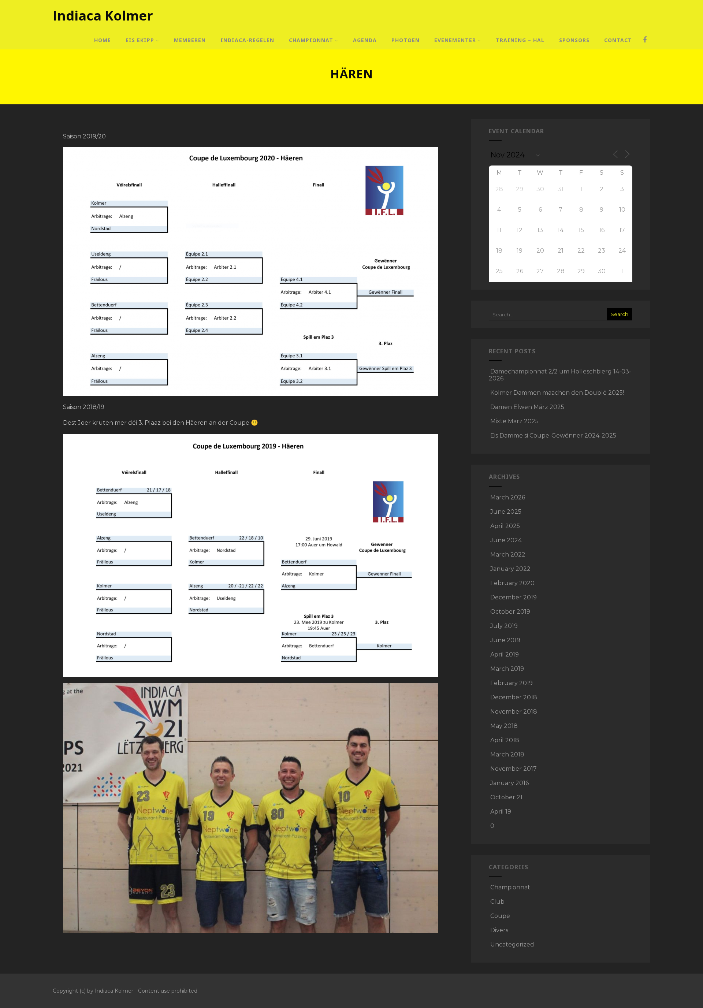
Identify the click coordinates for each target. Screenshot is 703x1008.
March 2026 (507, 497)
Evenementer (455, 40)
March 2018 (507, 754)
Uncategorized (512, 944)
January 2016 (509, 783)
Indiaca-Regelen (247, 40)
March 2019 (507, 668)
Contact (618, 40)
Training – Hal (520, 40)
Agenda (365, 40)
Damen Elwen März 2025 (527, 406)
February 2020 (512, 583)
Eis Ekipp (140, 40)
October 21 (506, 797)
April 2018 (504, 740)
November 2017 (513, 768)
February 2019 (511, 683)
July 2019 (504, 625)
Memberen (190, 40)
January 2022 (510, 568)
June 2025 (505, 511)
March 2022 (507, 554)
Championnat (311, 40)
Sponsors (574, 40)
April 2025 (505, 525)
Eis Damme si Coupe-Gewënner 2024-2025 (553, 435)
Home (102, 40)
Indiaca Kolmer (103, 16)
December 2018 (513, 697)
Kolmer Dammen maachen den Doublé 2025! (557, 392)
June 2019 (505, 640)
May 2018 (504, 725)
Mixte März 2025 (514, 421)
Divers (499, 930)
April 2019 (504, 654)
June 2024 (506, 540)
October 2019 (510, 611)
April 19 (500, 811)
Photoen (405, 40)
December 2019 (513, 597)
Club (497, 901)
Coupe (500, 915)
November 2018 (513, 711)
